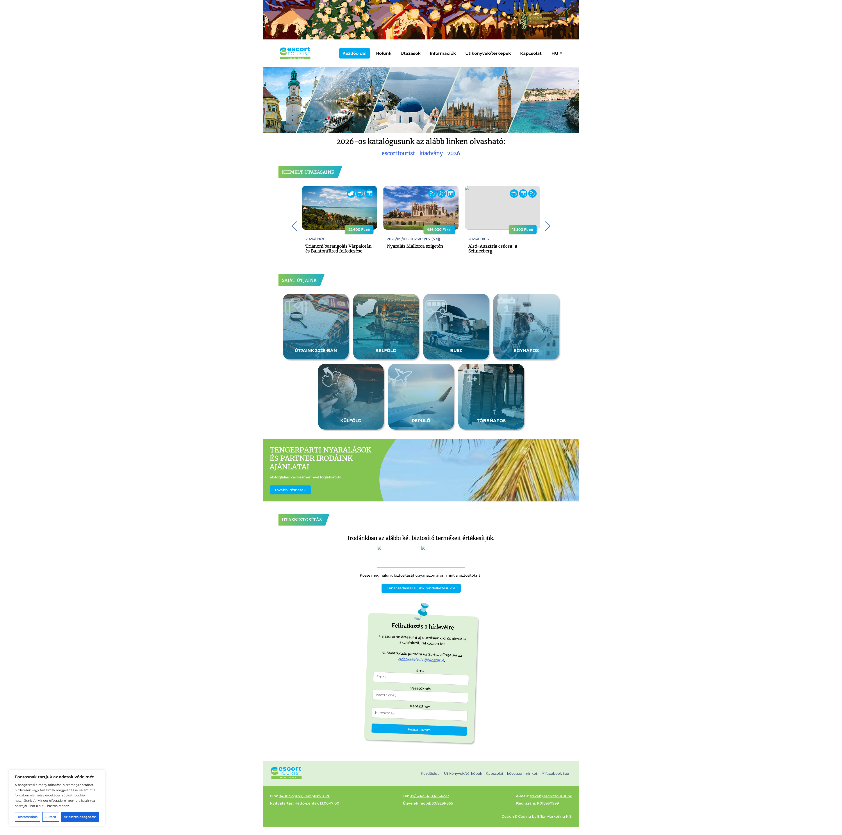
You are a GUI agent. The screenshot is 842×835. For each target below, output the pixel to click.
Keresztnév (420, 706)
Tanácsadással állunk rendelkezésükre (421, 588)
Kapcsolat (531, 53)
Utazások (411, 53)
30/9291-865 (442, 803)
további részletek (290, 490)
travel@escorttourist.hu (551, 796)
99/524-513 (440, 796)
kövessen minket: (522, 773)
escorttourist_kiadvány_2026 (421, 153)
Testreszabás (27, 817)
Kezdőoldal (355, 53)
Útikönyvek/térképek (488, 53)
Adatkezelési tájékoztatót (421, 659)
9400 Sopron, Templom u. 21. (304, 796)
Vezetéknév (420, 688)
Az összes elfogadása (80, 817)
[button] (547, 226)
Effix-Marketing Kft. (554, 816)
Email (421, 670)
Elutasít (50, 817)
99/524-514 (419, 796)
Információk (443, 53)
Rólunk (383, 53)
